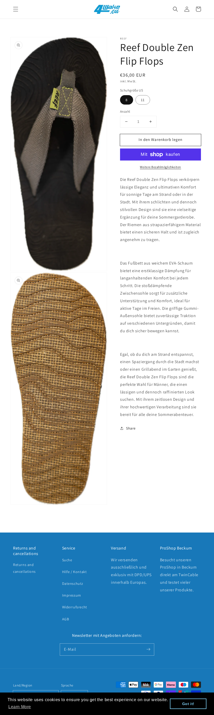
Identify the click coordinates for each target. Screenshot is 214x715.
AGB (65, 619)
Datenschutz (73, 583)
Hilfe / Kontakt (74, 571)
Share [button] (131, 428)
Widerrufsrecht (74, 607)
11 (143, 100)
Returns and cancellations (24, 568)
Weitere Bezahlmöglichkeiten (160, 167)
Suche (67, 560)
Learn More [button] (19, 707)
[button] (15, 9)
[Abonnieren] (148, 649)
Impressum (71, 595)
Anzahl (125, 111)
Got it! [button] (188, 704)
